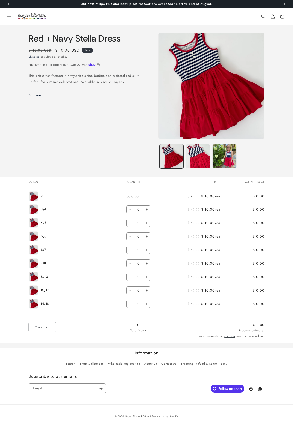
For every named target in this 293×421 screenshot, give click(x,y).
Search (71, 363)
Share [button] (37, 95)
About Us (150, 363)
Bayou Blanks (132, 416)
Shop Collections (92, 363)
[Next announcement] (284, 4)
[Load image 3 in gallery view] (224, 156)
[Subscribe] (101, 389)
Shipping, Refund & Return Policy (204, 363)
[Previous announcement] (8, 4)
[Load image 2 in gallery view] (198, 156)
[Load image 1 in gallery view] (171, 156)
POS (143, 416)
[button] (9, 16)
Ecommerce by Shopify (165, 416)
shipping (229, 336)
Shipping (34, 57)
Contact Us (168, 363)
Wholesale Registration (124, 363)
